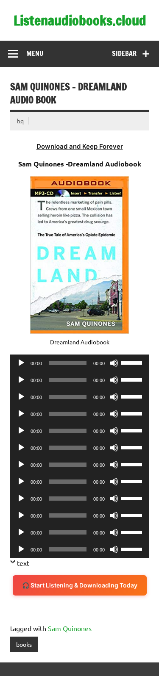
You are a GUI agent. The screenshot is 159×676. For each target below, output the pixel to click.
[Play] (21, 363)
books (24, 644)
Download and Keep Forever (79, 146)
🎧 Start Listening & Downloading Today (79, 585)
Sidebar (124, 53)
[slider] (133, 362)
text (23, 563)
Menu (34, 53)
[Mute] (114, 363)
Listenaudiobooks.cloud (80, 20)
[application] (79, 363)
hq (20, 121)
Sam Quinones (70, 628)
